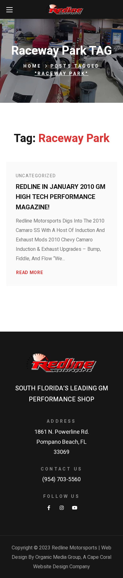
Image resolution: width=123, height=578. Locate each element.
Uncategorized (36, 176)
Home (32, 66)
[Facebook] (48, 507)
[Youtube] (74, 507)
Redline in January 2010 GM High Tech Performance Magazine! (60, 197)
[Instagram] (61, 507)
